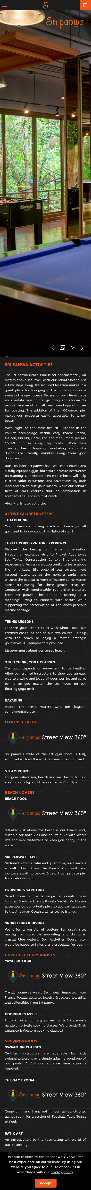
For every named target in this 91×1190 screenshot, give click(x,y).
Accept (46, 1183)
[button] (52, 347)
